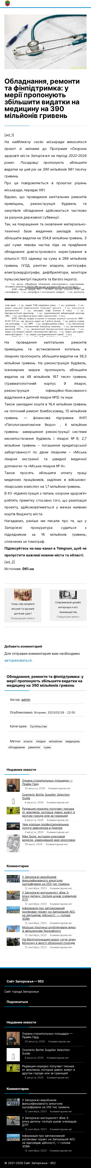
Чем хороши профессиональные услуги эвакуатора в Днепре (45, 826)
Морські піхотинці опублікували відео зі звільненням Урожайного (49, 929)
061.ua (28, 569)
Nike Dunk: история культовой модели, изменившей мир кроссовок (48, 838)
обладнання (16, 747)
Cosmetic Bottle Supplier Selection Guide (46, 796)
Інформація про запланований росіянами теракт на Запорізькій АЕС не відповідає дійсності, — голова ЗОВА (48, 913)
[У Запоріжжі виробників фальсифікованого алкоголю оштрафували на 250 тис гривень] (13, 879)
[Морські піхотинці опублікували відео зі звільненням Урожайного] (13, 928)
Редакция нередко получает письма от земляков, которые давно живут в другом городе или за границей (48, 812)
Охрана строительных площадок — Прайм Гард (47, 782)
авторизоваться (18, 660)
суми (47, 747)
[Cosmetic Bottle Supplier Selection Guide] (13, 799)
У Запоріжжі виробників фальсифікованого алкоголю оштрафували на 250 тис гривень (46, 880)
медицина (73, 741)
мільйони (55, 741)
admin (25, 699)
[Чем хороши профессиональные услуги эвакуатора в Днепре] (13, 826)
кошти (28, 741)
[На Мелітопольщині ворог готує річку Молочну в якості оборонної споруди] (13, 942)
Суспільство (38, 726)
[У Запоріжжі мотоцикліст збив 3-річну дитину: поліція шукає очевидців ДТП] (13, 895)
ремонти (34, 747)
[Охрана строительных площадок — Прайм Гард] (13, 785)
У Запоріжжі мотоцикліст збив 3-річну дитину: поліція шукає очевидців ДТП (49, 896)
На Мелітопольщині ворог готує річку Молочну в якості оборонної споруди (49, 941)
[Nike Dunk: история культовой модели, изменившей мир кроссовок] (13, 843)
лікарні (41, 741)
